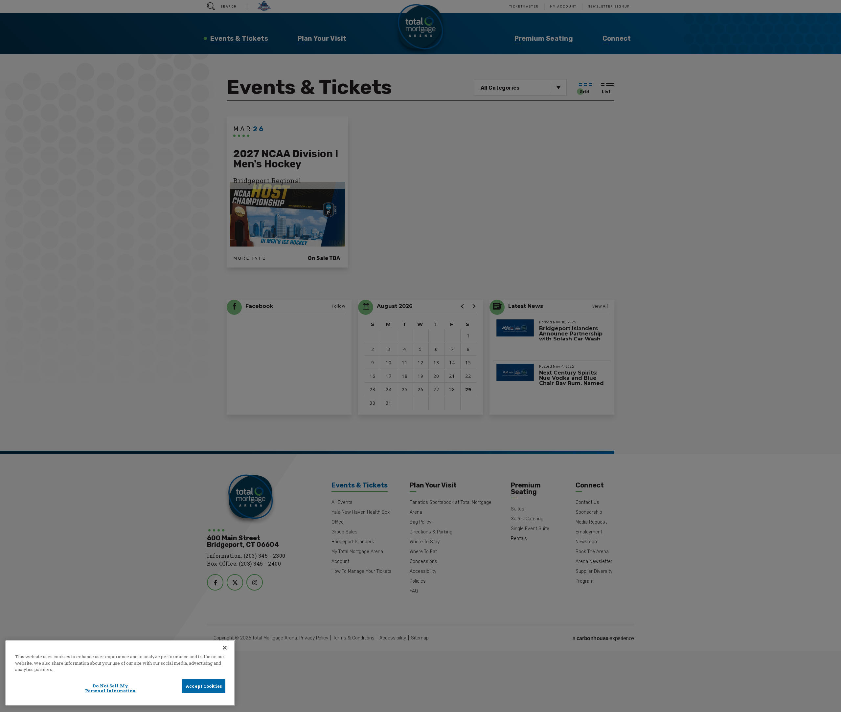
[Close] (224, 647)
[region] (120, 672)
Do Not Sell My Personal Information (110, 688)
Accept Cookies (204, 686)
